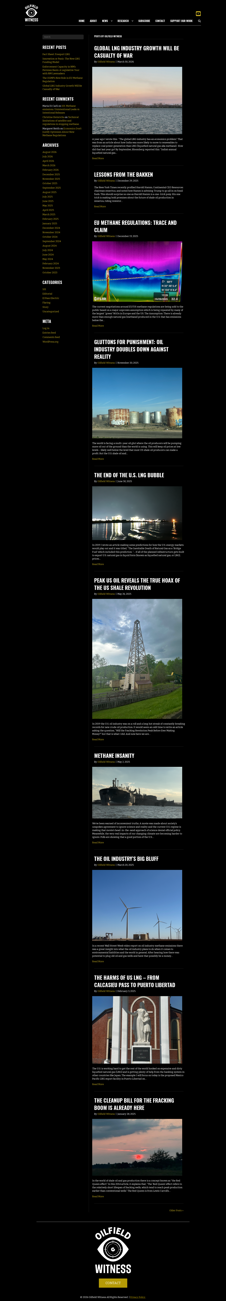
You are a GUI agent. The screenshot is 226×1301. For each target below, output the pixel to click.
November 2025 (51, 178)
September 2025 (52, 187)
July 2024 (48, 250)
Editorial (47, 293)
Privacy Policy (138, 1297)
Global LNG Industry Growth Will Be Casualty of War (136, 51)
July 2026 (48, 156)
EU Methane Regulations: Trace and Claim (135, 226)
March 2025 (49, 214)
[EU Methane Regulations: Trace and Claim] (137, 271)
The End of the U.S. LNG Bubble (129, 475)
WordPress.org (50, 341)
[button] (198, 13)
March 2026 (49, 165)
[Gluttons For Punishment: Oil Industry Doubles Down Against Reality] (137, 402)
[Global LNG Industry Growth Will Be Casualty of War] (137, 100)
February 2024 (51, 263)
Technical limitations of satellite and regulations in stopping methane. (61, 120)
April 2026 (48, 161)
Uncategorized (51, 311)
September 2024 (52, 241)
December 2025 (51, 174)
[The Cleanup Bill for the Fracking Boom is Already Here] (137, 1147)
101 (44, 289)
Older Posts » (176, 1210)
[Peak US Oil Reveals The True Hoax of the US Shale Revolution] (137, 658)
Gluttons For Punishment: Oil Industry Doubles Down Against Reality (131, 349)
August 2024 (50, 245)
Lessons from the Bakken (123, 174)
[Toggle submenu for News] (111, 21)
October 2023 (50, 272)
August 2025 (49, 192)
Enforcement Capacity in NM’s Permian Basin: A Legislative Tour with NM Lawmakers (61, 70)
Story (46, 307)
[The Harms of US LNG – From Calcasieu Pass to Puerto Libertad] (137, 1029)
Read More (98, 158)
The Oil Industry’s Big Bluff (126, 858)
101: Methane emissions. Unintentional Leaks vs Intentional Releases (61, 109)
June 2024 (48, 254)
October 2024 (50, 236)
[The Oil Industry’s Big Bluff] (137, 905)
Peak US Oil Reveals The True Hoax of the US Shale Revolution (137, 583)
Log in (46, 328)
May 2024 (48, 259)
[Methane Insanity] (137, 792)
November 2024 (51, 232)
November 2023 (51, 268)
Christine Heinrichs (53, 117)
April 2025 (48, 210)
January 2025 (50, 223)
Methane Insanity (114, 755)
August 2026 (49, 152)
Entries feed (49, 332)
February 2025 (51, 219)
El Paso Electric (51, 298)
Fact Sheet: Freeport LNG (56, 54)
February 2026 (51, 169)
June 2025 (48, 201)
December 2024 (51, 228)
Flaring (46, 302)
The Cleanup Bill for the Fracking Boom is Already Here (134, 1103)
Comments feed (51, 337)
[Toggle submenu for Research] (132, 21)
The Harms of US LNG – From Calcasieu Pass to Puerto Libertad (134, 981)
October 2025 (50, 183)
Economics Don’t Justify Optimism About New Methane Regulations (62, 132)
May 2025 (48, 205)
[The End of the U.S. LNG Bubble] (137, 513)
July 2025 (48, 196)
